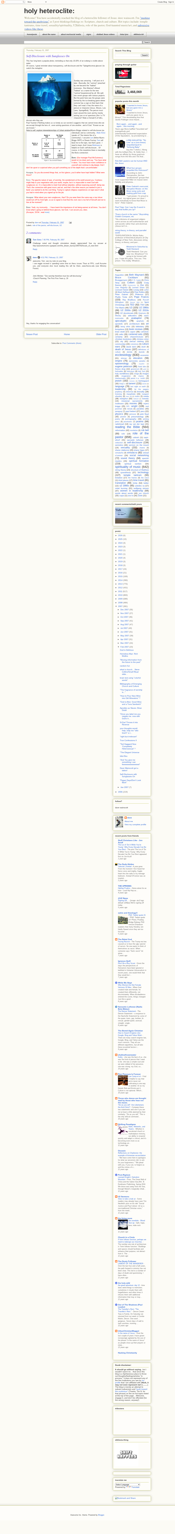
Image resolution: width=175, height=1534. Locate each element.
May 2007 (125, 636)
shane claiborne (122, 450)
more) (47, 212)
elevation (137, 358)
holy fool (141, 371)
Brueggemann (121, 280)
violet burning (121, 488)
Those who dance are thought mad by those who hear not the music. (132, 1100)
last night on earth (138, 387)
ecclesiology (123, 355)
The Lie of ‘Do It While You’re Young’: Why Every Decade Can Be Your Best (132, 847)
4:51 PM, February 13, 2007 (52, 257)
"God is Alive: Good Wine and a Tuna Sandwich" (131, 703)
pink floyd (144, 414)
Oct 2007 (124, 617)
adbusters (132, 315)
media (146, 396)
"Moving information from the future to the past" (131, 661)
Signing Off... (123, 900)
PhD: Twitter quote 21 (137, 915)
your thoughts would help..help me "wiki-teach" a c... (129, 730)
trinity (135, 483)
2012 (120, 587)
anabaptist (136, 318)
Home (67, 334)
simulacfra (119, 453)
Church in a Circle (126, 1237)
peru (143, 411)
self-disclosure (52, 225)
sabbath (136, 437)
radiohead (119, 424)
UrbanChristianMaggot (128, 1331)
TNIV (142, 305)
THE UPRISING (125, 886)
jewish (118, 380)
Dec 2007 (124, 609)
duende (142, 352)
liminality (140, 392)
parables (140, 409)
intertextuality (120, 378)
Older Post (101, 334)
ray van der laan (136, 424)
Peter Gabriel (121, 294)
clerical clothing (136, 341)
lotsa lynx (124, 34)
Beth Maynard (136, 275)
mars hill (129, 396)
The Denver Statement (127, 1011)
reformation (120, 430)
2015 (120, 576)
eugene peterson (123, 366)
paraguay (118, 411)
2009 (120, 599)
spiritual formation (139, 461)
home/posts (32, 34)
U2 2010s (143, 310)
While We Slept (125, 983)
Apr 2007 (124, 639)
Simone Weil (134, 302)
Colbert (131, 282)
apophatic (140, 321)
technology (143, 472)
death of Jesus (123, 349)
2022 (120, 550)
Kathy (120, 1057)
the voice (145, 478)
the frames (132, 478)
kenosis (132, 381)
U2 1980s (144, 307)
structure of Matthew (140, 470)
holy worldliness (122, 374)
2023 (120, 547)
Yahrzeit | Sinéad (125, 866)
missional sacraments (131, 401)
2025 (120, 539)
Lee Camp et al (135, 1076)
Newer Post (32, 334)
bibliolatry (140, 326)
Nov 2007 (124, 613)
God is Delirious (127, 650)
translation (120, 483)
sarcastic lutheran (135, 440)
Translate (135, 1487)
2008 (120, 603)
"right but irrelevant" (128, 736)
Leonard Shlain (138, 288)
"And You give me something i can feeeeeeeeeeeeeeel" (130, 762)
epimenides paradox (137, 361)
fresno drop (120, 369)
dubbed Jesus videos (106, 34)
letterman (129, 392)
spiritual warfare (133, 464)
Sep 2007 (124, 621)
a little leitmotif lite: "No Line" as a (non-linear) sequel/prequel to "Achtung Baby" (136, 143)
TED (132, 304)
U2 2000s (125, 310)
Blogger (101, 1515)
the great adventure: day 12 (129, 1285)
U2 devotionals (126, 313)
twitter (146, 483)
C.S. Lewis (136, 280)
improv (141, 376)
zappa (121, 496)
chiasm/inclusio (136, 337)
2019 (120, 561)
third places (124, 480)
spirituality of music (128, 467)
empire (118, 361)
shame (142, 448)
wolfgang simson (141, 488)
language (119, 386)
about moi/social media (71, 34)
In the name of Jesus (126, 1333)
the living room (125, 1218)
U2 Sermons (123, 1196)
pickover (132, 414)
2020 (120, 558)
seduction (119, 443)
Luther (146, 290)
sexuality (125, 447)
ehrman (124, 358)
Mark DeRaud (124, 292)
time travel (138, 480)
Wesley (118, 316)
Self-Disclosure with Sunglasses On (128, 775)
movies (133, 403)
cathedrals (145, 332)
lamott (144, 384)
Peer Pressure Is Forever (129, 1074)
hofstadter (119, 371)
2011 (120, 591)
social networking (139, 455)
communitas (120, 344)
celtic (121, 334)
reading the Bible (127, 427)
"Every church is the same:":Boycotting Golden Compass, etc (131, 215)
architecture (134, 324)
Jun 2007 (124, 632)
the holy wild (124, 1283)
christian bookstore (123, 339)
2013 (120, 584)
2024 (120, 543)
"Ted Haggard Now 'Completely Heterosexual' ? (128, 746)
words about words (124, 493)
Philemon (139, 294)
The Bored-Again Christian (130, 1031)
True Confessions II (128, 740)
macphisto (131, 394)
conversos (134, 344)
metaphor (124, 398)
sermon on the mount (139, 445)
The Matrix (120, 308)
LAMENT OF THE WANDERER (131, 1264)
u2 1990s (124, 485)
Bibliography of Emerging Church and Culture (131, 685)
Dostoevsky (132, 285)
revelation (134, 430)
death (143, 347)
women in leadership (131, 490)
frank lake (142, 367)
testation (118, 478)
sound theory (128, 458)
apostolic (119, 324)
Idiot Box (123, 756)
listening (118, 394)
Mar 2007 (124, 643)
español (141, 364)
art (147, 323)
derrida (129, 352)
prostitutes (128, 422)
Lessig (136, 290)
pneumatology (137, 417)
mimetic (145, 398)
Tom (98, 140)
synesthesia (125, 472)
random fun (125, 666)
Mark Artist (101, 133)
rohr (123, 434)
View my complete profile (135, 824)
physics (119, 414)
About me (129, 821)
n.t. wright (131, 406)
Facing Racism (124, 942)
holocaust (130, 371)
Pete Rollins (139, 292)
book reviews (136, 329)
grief (144, 369)
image (136, 374)
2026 (120, 535)
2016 (120, 573)
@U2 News (123, 898)
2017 (120, 569)
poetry (117, 419)
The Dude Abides (126, 864)
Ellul (142, 285)
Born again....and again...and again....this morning (129, 125)
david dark (131, 347)
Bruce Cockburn (126, 277)
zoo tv (130, 495)
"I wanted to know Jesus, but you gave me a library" (137, 107)
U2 (60, 225)
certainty (118, 337)
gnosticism (135, 369)
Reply (35, 249)
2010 (120, 595)
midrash (136, 399)
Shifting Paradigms (127, 1124)
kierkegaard (143, 381)
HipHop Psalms (124, 888)
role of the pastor (39, 225)
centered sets (135, 334)
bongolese (119, 329)
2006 (120, 792)
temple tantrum (132, 475)
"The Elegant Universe (129, 752)
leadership (120, 389)
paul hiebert (131, 411)
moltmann (119, 403)
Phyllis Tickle (121, 297)
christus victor (143, 339)
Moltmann (96, 145)
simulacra (132, 452)
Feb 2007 (124, 647)
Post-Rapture (124, 1175)
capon (132, 332)
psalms (139, 421)
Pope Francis (141, 297)
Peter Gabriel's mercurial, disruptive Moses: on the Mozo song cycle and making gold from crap (137, 189)
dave (35, 257)
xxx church (144, 493)
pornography (130, 419)
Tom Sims (37, 240)
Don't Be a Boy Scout (127, 963)
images (145, 374)
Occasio (122, 1151)
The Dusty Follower (127, 1261)
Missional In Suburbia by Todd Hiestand (137, 248)
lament (132, 383)
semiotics (119, 445)
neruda (129, 409)
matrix (137, 396)
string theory (120, 470)
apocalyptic (121, 321)
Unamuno (142, 313)
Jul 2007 (124, 628)
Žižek (140, 495)
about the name (49, 34)
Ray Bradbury (129, 300)
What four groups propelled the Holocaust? (137, 169)
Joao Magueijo (121, 288)
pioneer (123, 417)
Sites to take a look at (127, 1199)
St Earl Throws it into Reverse (129, 723)
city (121, 341)
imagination (126, 376)
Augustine (119, 275)
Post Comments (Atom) (71, 343)
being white (125, 327)
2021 (120, 554)
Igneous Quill (124, 961)
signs (88, 34)
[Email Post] (70, 222)
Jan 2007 (124, 787)
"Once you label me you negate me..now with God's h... (130, 716)
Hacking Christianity (127, 1353)
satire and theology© (128, 913)
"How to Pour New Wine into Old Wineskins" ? (130, 697)
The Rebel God (125, 939)
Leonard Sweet (121, 290)
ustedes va (140, 486)
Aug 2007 (124, 624)
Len (91, 138)
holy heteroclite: (49, 10)
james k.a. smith (138, 378)
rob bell (145, 430)
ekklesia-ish (139, 34)
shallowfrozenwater (127, 1055)
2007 (120, 606)
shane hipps (139, 450)
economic (144, 355)
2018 (120, 565)
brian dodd (120, 332)
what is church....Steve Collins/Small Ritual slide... (129, 671)
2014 (120, 580)
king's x (122, 384)
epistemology (122, 363)
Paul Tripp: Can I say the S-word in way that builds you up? (130, 208)
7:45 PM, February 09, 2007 (53, 240)
